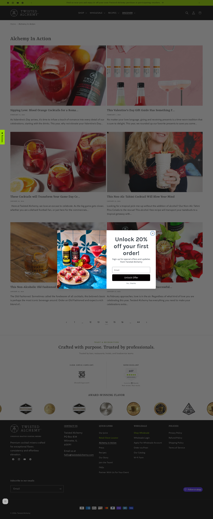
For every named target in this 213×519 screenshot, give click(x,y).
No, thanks (131, 283)
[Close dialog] (153, 233)
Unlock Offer (131, 277)
